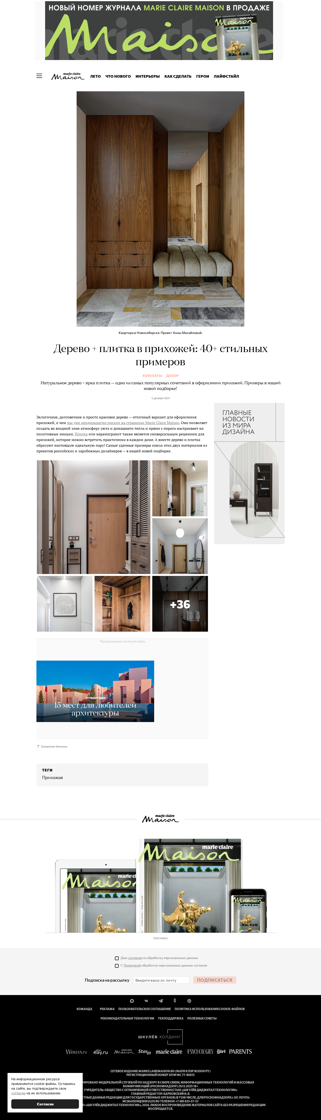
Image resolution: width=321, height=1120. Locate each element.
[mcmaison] (67, 76)
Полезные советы (202, 1018)
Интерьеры (148, 76)
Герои (202, 76)
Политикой (132, 965)
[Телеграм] (161, 1000)
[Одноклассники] (175, 1000)
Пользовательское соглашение (144, 1009)
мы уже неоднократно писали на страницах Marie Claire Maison (123, 422)
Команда (84, 1009)
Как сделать (178, 76)
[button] (180, 604)
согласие (135, 958)
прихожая (52, 778)
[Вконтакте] (146, 1000)
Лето (95, 76)
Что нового (118, 76)
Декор (172, 376)
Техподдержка (171, 1018)
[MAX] (132, 1000)
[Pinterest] (189, 1000)
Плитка (81, 434)
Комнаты (152, 376)
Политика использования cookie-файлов (210, 1009)
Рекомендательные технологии (127, 1018)
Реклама (107, 1009)
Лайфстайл (226, 76)
